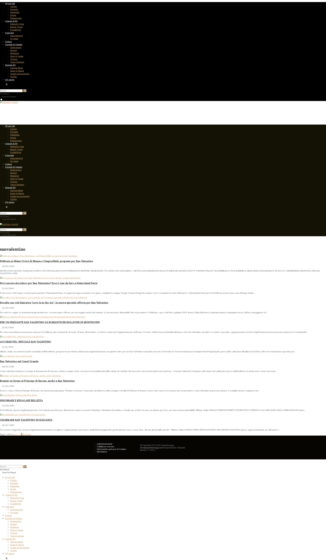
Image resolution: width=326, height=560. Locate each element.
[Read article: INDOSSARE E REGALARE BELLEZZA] (163, 395)
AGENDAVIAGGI (104, 444)
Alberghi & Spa (17, 24)
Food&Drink (15, 29)
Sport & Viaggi (16, 56)
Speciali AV (10, 65)
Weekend (14, 53)
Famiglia (14, 9)
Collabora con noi (105, 446)
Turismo (13, 59)
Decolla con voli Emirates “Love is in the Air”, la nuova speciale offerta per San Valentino (54, 302)
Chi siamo (9, 79)
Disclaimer (102, 451)
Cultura (8, 41)
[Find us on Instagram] (3, 84)
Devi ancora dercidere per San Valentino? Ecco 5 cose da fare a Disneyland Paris (48, 283)
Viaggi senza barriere (20, 73)
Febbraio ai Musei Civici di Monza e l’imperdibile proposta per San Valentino (46, 261)
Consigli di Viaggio (13, 44)
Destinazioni (16, 47)
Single (13, 15)
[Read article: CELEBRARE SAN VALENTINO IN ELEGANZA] (163, 414)
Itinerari (13, 50)
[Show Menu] (1, 222)
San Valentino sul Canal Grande (19, 361)
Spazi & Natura (17, 70)
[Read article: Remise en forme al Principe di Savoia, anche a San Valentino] (163, 375)
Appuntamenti (16, 35)
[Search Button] (1, 87)
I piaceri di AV (11, 21)
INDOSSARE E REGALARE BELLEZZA (21, 400)
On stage (14, 38)
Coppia (13, 6)
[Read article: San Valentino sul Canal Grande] (163, 356)
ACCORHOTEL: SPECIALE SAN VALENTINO (25, 341)
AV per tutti (10, 3)
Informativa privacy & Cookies (111, 449)
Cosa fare (9, 32)
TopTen (13, 76)
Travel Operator (17, 62)
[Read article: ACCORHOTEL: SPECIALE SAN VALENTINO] (163, 336)
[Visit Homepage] (9, 103)
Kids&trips (14, 12)
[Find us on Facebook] (1, 84)
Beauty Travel (16, 26)
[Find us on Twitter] (6, 84)
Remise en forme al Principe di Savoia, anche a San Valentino (37, 380)
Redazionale (16, 18)
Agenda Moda (16, 67)
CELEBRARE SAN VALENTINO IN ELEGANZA (26, 419)
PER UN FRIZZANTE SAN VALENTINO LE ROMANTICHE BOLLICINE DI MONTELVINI (50, 322)
